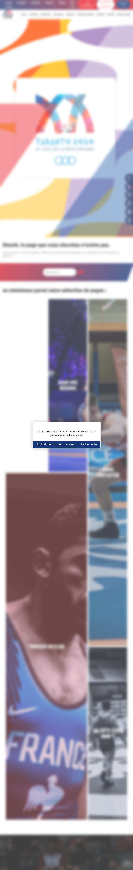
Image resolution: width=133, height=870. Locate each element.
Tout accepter (89, 444)
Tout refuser (44, 444)
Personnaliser (66, 444)
